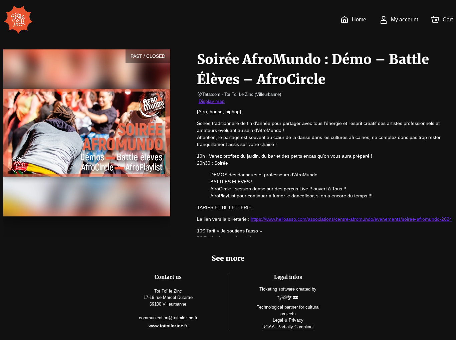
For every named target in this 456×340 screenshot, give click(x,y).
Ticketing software (277, 289)
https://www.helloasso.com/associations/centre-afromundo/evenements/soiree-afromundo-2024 (351, 219)
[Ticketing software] (287, 298)
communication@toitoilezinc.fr (168, 317)
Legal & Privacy (288, 320)
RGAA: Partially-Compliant (288, 326)
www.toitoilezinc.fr (168, 325)
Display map (212, 101)
